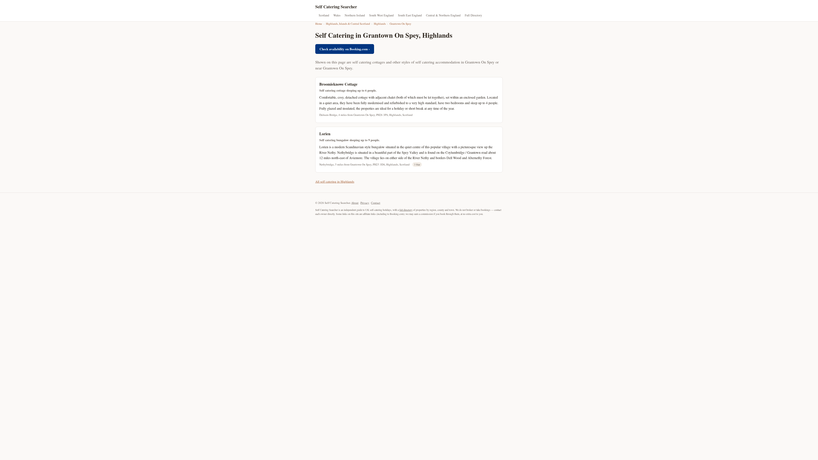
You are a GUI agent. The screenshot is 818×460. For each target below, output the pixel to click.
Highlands (380, 24)
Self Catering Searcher (336, 7)
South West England (381, 15)
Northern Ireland (355, 15)
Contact (375, 203)
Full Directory (473, 15)
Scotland (324, 15)
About (355, 203)
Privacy (364, 203)
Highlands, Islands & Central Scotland (348, 24)
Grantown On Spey (400, 24)
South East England (410, 15)
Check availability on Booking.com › (345, 49)
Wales (336, 15)
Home (318, 24)
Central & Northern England (443, 15)
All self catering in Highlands (334, 181)
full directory (405, 209)
